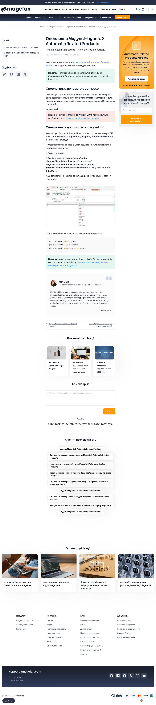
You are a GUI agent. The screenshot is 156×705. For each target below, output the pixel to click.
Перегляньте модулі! (105, 2)
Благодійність (53, 641)
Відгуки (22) (40, 17)
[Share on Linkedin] (18, 74)
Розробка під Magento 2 (90, 650)
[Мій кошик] (142, 9)
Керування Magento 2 (89, 637)
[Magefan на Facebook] (124, 675)
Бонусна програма (55, 637)
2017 (70, 424)
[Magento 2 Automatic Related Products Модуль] (136, 62)
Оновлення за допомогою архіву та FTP (21, 54)
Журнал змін (105, 17)
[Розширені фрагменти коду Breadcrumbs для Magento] (20, 566)
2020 (77, 424)
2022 (57, 424)
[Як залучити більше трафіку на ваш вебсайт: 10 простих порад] (80, 352)
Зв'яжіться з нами (108, 9)
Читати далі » (106, 310)
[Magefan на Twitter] (131, 675)
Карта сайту (21, 629)
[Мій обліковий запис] (152, 9)
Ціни (59, 17)
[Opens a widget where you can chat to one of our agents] (8, 701)
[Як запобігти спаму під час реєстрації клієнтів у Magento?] (136, 566)
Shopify (83, 654)
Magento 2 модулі (50, 9)
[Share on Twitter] (25, 74)
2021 (90, 424)
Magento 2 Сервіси (24, 620)
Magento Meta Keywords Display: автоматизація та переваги (94, 585)
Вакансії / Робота (87, 641)
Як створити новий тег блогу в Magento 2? (56, 365)
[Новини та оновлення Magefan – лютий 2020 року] (104, 352)
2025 (64, 424)
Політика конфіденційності (128, 629)
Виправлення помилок (89, 620)
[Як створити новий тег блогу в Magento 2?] (56, 352)
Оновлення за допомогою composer (21, 47)
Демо (51, 17)
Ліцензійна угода (124, 620)
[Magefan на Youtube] (144, 675)
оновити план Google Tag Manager (82, 118)
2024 (96, 424)
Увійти (109, 411)
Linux (82, 624)
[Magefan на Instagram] (137, 675)
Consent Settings (124, 633)
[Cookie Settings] (142, 700)
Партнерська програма (56, 629)
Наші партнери (53, 633)
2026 (50, 424)
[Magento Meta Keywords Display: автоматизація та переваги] (97, 566)
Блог (121, 9)
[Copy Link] (4, 74)
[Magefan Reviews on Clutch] (116, 695)
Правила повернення (126, 624)
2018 (110, 424)
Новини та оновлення (89, 633)
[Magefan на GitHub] (111, 675)
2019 (84, 424)
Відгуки (50, 624)
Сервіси (85, 9)
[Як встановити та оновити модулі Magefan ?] (59, 566)
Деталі (28, 17)
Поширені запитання (72, 17)
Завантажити (122, 17)
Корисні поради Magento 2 (91, 646)
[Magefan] (15, 9)
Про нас (94, 9)
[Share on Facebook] (11, 74)
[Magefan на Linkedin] (118, 675)
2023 (103, 424)
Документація (91, 17)
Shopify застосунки (70, 9)
